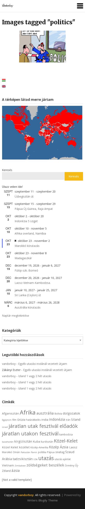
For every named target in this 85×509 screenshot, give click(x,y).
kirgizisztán (23, 441)
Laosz (73, 447)
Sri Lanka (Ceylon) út (28, 295)
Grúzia (21, 419)
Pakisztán (25, 452)
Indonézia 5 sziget (26, 221)
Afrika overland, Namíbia (30, 233)
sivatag (59, 452)
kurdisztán (47, 441)
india (44, 419)
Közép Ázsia (58, 447)
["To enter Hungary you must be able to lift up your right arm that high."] (42, 46)
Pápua (51, 452)
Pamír (34, 452)
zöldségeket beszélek (45, 464)
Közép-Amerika (39, 447)
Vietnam (8, 465)
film (14, 419)
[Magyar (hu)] (4, 80)
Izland (75, 419)
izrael (5, 427)
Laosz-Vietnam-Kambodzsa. (33, 283)
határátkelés (33, 419)
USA (35, 459)
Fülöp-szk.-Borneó (26, 270)
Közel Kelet (10, 447)
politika (42, 452)
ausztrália (45, 413)
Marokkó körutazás (27, 246)
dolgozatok (71, 413)
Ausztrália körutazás (28, 307)
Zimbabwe (20, 465)
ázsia (15, 470)
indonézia (57, 419)
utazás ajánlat (63, 459)
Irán (68, 419)
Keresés (7, 170)
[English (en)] (4, 86)
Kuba (36, 441)
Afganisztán (10, 413)
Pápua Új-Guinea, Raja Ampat (34, 209)
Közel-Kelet (66, 441)
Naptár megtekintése (15, 315)
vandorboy (9, 364)
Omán (16, 452)
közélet (24, 447)
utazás (46, 458)
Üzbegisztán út (24, 196)
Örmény (69, 465)
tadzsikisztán (23, 458)
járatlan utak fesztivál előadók (43, 425)
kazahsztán (7, 441)
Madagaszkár (23, 258)
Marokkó (7, 452)
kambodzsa (66, 434)
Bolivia (58, 413)
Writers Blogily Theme (42, 500)
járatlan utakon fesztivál (30, 433)
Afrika (28, 412)
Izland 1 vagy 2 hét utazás (34, 376)
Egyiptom (6, 419)
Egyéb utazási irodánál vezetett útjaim (42, 364)
